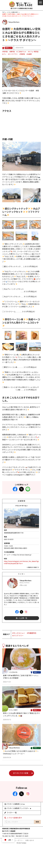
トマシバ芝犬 (13, 710)
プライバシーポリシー (16, 840)
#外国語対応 (31, 633)
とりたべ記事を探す (12, 12)
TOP (3, 12)
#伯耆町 (29, 54)
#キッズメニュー (18, 633)
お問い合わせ (29, 840)
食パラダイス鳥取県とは (13, 804)
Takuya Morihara (13, 22)
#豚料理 (12, 52)
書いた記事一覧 (21, 618)
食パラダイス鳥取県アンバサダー (16, 808)
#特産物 (22, 54)
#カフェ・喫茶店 (33, 52)
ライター (21, 574)
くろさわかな (13, 672)
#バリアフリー (17, 636)
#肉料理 (5, 52)
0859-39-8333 (8, 539)
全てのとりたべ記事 (20, 773)
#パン (4, 54)
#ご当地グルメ (21, 52)
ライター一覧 (12, 813)
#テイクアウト (13, 54)
